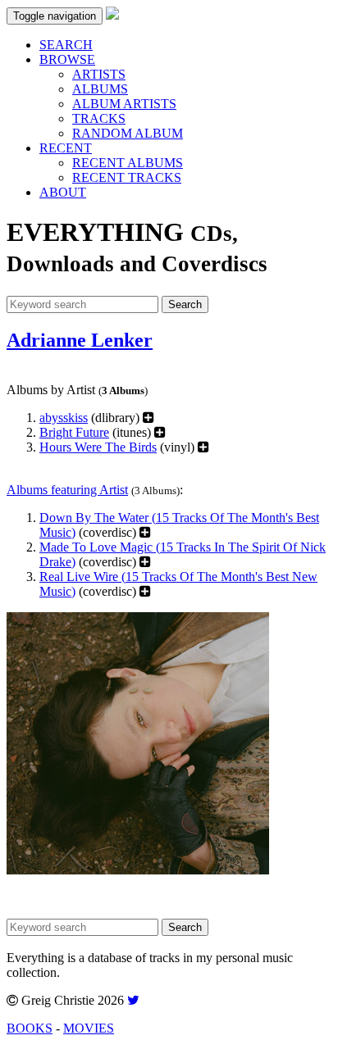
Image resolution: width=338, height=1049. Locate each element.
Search (185, 304)
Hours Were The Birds (98, 447)
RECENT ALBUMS (127, 163)
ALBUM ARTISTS (124, 104)
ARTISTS (99, 74)
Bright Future (74, 432)
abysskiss (63, 418)
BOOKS (30, 1028)
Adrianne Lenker (80, 340)
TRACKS (99, 118)
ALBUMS (100, 89)
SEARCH (66, 45)
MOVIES (88, 1028)
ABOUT (62, 192)
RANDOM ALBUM (127, 133)
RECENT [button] (65, 148)
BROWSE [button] (67, 59)
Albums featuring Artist (67, 490)
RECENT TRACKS (126, 177)
